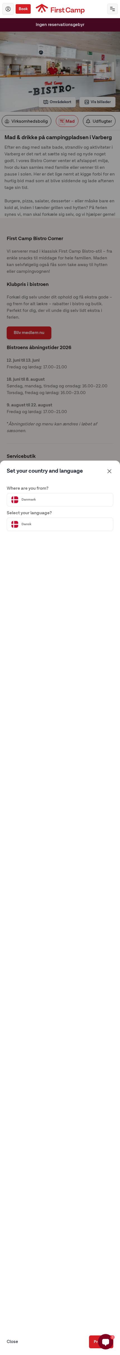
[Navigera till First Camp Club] (8, 9)
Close (12, 1342)
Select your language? (29, 513)
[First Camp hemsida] (60, 9)
